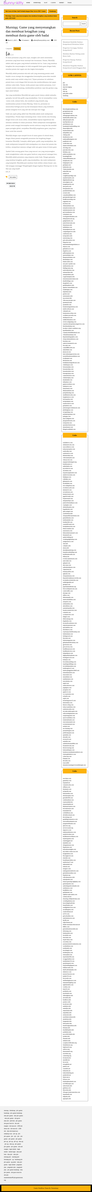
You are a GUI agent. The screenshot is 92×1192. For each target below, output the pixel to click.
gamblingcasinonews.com (70, 819)
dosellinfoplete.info (68, 1030)
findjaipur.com (67, 477)
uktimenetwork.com (68, 445)
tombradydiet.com (68, 520)
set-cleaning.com (67, 728)
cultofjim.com (67, 479)
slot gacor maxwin (16, 1172)
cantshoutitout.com (68, 800)
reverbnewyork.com (68, 487)
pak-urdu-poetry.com (69, 240)
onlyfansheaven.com (69, 918)
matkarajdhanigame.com (70, 139)
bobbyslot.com (67, 167)
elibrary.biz (66, 556)
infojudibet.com (67, 132)
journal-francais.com (68, 974)
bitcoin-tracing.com (68, 748)
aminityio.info (67, 1006)
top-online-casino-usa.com (70, 851)
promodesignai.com (68, 730)
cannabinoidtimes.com (69, 195)
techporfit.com (67, 791)
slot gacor (17, 1118)
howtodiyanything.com (69, 662)
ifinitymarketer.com (68, 390)
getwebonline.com (68, 916)
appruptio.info (67, 1098)
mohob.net (66, 173)
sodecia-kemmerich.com (70, 343)
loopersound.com (68, 498)
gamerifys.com (67, 780)
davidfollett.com (67, 483)
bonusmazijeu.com (68, 367)
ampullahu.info (67, 1012)
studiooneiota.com (68, 266)
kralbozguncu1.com (68, 668)
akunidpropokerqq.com (69, 550)
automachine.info (68, 272)
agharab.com (66, 573)
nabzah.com (66, 866)
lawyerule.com (67, 978)
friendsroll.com (67, 535)
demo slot (6, 1128)
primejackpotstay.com (69, 414)
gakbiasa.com (67, 1088)
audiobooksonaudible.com (70, 743)
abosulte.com (66, 737)
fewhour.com (66, 203)
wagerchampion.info (69, 276)
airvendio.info (67, 997)
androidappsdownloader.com (71, 886)
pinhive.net (66, 1066)
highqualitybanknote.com (70, 655)
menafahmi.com (67, 677)
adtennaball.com (67, 864)
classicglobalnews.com (69, 754)
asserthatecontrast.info (69, 1017)
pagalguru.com (67, 687)
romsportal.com (67, 423)
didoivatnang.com (68, 619)
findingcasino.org (68, 268)
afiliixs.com (66, 595)
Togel (70, 2)
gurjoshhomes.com (68, 518)
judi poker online (68, 93)
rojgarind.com (67, 201)
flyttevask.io (66, 1077)
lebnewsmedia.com (68, 528)
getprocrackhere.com (69, 384)
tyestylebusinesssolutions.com (71, 356)
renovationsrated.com (69, 722)
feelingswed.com (68, 636)
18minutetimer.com (68, 206)
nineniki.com (66, 858)
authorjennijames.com (69, 567)
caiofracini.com (67, 233)
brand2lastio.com (68, 905)
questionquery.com (68, 963)
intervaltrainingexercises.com (71, 354)
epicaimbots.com (67, 627)
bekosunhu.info (67, 1023)
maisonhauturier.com (69, 672)
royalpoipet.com (67, 358)
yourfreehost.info (68, 513)
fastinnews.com (67, 386)
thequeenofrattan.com (69, 257)
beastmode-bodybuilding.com (71, 126)
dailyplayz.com (67, 382)
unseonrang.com (67, 238)
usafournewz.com (68, 453)
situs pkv (9, 1154)
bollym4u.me (66, 1070)
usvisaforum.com (68, 492)
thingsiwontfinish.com (69, 429)
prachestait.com (67, 993)
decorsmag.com (67, 817)
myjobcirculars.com (68, 834)
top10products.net (68, 122)
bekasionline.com (68, 793)
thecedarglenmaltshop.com (70, 109)
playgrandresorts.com (69, 420)
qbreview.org (66, 825)
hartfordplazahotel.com (69, 1081)
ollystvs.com (66, 246)
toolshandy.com (67, 948)
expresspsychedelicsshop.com (71, 631)
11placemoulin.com (68, 169)
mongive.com (67, 868)
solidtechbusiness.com (69, 319)
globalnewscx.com (68, 248)
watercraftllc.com (68, 591)
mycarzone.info (67, 298)
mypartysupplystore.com (70, 472)
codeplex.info (67, 546)
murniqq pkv (15, 1157)
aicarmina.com (67, 470)
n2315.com (66, 914)
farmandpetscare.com (69, 229)
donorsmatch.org (67, 1051)
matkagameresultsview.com (70, 871)
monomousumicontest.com (70, 279)
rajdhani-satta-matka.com (70, 894)
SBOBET (61, 2)
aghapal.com (66, 563)
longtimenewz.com (68, 397)
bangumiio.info (67, 1021)
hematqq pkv (7, 1159)
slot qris (6, 1175)
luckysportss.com (68, 399)
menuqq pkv (7, 1157)
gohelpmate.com (67, 892)
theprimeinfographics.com (70, 337)
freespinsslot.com (68, 188)
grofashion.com (67, 405)
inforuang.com (67, 931)
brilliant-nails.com (68, 967)
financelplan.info (67, 128)
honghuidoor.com (68, 853)
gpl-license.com (67, 644)
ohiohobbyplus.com (68, 507)
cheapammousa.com (68, 576)
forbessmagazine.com (69, 640)
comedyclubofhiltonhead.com (71, 332)
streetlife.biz (66, 1060)
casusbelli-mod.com (68, 524)
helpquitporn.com (68, 653)
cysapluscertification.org (70, 1043)
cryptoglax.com (67, 505)
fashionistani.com (68, 634)
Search (74, 18)
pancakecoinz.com (68, 150)
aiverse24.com (67, 739)
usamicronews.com (68, 403)
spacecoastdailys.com (69, 717)
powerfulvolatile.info (69, 1034)
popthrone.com (67, 141)
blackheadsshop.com (69, 326)
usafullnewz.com (68, 442)
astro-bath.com (67, 561)
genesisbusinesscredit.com (70, 929)
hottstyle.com (66, 659)
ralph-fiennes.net (67, 922)
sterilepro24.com (67, 317)
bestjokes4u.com (67, 160)
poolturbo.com (67, 991)
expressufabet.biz (68, 802)
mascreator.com (67, 674)
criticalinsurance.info (69, 877)
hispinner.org (66, 875)
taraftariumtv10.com (68, 961)
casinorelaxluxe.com (68, 375)
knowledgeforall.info (69, 903)
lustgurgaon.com (67, 163)
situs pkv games (8, 1115)
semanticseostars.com (69, 208)
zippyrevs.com (67, 830)
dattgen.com (66, 616)
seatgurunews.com (68, 541)
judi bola (12, 1121)
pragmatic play (11, 1167)
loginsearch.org (67, 1047)
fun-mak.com (66, 345)
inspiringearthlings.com (69, 664)
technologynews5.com (69, 700)
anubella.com (66, 741)
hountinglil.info (67, 156)
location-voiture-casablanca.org (72, 328)
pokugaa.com (67, 416)
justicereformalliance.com (70, 503)
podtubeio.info (67, 1032)
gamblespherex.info (68, 285)
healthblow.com (67, 890)
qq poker (13, 1162)
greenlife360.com (68, 798)
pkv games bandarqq (16, 1113)
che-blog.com (67, 147)
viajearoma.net (67, 569)
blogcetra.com (67, 242)
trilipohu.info (66, 1096)
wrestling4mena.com (69, 901)
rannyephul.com (67, 954)
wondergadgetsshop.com (70, 539)
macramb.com (67, 937)
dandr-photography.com (69, 969)
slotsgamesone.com (68, 845)
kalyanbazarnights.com (69, 849)
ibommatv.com (67, 789)
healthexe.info (67, 1000)
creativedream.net (68, 911)
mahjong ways (8, 1133)
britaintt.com (66, 758)
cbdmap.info (66, 135)
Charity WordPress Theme (41, 1188)
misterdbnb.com (67, 349)
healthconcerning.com (69, 199)
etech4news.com (67, 629)
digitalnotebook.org (68, 180)
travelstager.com (67, 950)
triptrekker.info (67, 291)
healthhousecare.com (69, 649)
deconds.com (66, 760)
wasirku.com (66, 987)
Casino (53, 2)
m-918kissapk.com (68, 1083)
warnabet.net (66, 1068)
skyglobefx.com (67, 283)
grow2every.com (67, 647)
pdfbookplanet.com (68, 253)
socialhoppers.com (68, 909)
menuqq (6, 1110)
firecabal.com (67, 638)
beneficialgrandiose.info (69, 1025)
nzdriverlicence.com (68, 685)
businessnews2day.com (69, 313)
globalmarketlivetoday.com (70, 642)
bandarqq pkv (19, 1159)
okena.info (66, 548)
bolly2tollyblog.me (68, 1073)
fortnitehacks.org (67, 1045)
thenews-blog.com (68, 705)
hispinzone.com (67, 847)
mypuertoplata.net (68, 804)
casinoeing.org (67, 1055)
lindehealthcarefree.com (69, 117)
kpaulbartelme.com (68, 330)
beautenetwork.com (68, 745)
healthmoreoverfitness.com (70, 836)
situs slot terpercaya (12, 1131)
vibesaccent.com (67, 460)
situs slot (65, 85)
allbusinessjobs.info (68, 120)
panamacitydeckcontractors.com (72, 944)
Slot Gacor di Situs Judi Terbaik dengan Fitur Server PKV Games (25, 11)
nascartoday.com (67, 681)
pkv (64, 82)
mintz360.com (67, 171)
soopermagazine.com (69, 715)
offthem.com (66, 787)
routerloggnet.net (68, 841)
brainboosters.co (67, 464)
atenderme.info (67, 1019)
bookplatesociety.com (69, 526)
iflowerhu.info (67, 1090)
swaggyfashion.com (68, 959)
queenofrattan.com (68, 255)
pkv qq (15, 1133)
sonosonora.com (67, 530)
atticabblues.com (67, 606)
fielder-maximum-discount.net (71, 924)
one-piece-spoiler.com (69, 264)
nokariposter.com (68, 879)
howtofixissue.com (68, 808)
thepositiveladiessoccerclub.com (72, 578)
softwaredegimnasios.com (70, 713)
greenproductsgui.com (69, 197)
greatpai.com (66, 584)
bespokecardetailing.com (70, 552)
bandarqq (65, 95)
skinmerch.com (67, 490)
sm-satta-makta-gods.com (70, 711)
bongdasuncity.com (68, 184)
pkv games (13, 177)
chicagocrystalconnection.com (71, 1092)
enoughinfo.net (67, 1064)
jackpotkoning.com (68, 392)
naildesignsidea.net (68, 582)
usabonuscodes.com (68, 709)
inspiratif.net (66, 782)
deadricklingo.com (68, 281)
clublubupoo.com (68, 365)
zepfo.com (66, 698)
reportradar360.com (68, 957)
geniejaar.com (67, 165)
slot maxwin (12, 1126)
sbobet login (12, 1152)
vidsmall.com (66, 311)
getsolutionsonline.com (69, 873)
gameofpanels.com (68, 883)
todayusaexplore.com (69, 449)
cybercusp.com (67, 756)
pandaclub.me (67, 1075)
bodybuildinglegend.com (70, 965)
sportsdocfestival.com (69, 425)
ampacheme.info (67, 1010)
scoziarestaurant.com (69, 724)
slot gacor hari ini (9, 1123)
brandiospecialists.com (69, 860)
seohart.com (66, 726)
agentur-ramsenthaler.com (70, 287)
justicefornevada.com (69, 223)
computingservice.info (69, 231)
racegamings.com (68, 412)
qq (13, 1159)
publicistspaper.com (68, 733)
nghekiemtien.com (68, 984)
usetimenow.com (67, 888)
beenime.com (66, 341)
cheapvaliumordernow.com (70, 339)
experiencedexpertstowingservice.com (73, 324)
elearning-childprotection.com (71, 899)
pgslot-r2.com (67, 692)
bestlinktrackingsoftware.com (71, 362)
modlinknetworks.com (69, 395)
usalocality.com (67, 451)
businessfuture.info (68, 130)
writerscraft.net (67, 896)
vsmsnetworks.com (68, 785)
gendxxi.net (66, 294)
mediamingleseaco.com (69, 980)
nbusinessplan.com (68, 795)
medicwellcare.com (68, 309)
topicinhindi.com (67, 113)
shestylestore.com (68, 427)
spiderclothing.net (68, 537)
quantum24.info (67, 302)
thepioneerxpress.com (69, 806)
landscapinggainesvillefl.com (71, 670)
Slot (45, 2)
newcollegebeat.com (68, 485)
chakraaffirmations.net (69, 158)
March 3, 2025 (12, 40)
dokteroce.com (67, 972)
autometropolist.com (68, 608)
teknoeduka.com (67, 702)
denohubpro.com (68, 259)
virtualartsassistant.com (69, 334)
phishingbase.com (68, 410)
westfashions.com (68, 946)
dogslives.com (67, 251)
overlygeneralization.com (70, 216)
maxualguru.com (67, 182)
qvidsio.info (66, 1036)
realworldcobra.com (68, 270)
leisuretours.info (67, 225)
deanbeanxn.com (68, 137)
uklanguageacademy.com (70, 115)
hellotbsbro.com (67, 227)
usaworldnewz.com (68, 447)
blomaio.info (66, 1027)
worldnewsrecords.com (69, 315)
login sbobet (12, 1149)
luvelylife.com (67, 935)
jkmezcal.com (67, 352)
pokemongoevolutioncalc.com (71, 408)
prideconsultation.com (69, 154)
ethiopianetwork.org (68, 218)
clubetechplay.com (68, 377)
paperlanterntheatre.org (69, 586)
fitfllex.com (66, 926)
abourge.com (66, 593)
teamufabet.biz (67, 810)
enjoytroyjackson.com (69, 625)
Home (28, 2)
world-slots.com (67, 143)
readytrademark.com (68, 720)
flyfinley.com (66, 152)
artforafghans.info (68, 995)
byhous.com (66, 1079)
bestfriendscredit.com (69, 554)
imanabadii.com (67, 1094)
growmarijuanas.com (69, 212)
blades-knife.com (68, 261)
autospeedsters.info (68, 274)
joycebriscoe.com (68, 468)
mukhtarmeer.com (68, 679)
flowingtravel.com (68, 856)
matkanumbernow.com (69, 832)
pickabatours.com (68, 124)
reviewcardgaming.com (69, 322)
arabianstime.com (68, 604)
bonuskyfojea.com (68, 369)
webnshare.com (67, 214)
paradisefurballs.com (69, 190)
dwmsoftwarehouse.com (70, 623)
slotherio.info (66, 1040)
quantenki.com (67, 304)
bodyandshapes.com (68, 750)
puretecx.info (66, 1002)
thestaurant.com (67, 360)
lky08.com (66, 920)
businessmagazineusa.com (70, 307)
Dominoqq (37, 2)
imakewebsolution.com (69, 145)
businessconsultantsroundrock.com (73, 752)
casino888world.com (69, 347)
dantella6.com (67, 843)
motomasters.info (68, 296)
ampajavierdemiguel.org (70, 462)
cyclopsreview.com (68, 614)
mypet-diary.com (67, 939)
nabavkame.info (67, 1086)
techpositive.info (67, 236)
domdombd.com (67, 380)
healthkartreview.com (69, 651)
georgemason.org (68, 111)
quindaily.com (67, 735)
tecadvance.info (67, 1004)
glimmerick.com (67, 481)
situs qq (65, 91)
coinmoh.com (67, 612)
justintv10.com (67, 976)
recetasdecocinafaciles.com (70, 580)
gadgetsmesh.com (68, 221)
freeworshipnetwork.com (70, 589)
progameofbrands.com (69, 823)
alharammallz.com (68, 597)
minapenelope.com (68, 500)
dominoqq (12, 1110)
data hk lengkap (67, 87)
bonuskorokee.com (68, 371)
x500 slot (19, 1126)
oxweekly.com (67, 942)
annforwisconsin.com (69, 475)
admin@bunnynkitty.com (41, 40)
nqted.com (66, 683)
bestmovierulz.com (68, 494)
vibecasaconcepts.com (69, 300)
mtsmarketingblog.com (69, 982)
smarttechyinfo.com (68, 178)
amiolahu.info (67, 1008)
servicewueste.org (68, 828)
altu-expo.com (67, 565)
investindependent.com (69, 666)
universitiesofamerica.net (70, 821)
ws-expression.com (68, 694)
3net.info (65, 543)
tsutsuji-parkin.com (68, 571)
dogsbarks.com (67, 621)
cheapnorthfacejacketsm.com (71, 515)
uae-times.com (67, 778)
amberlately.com (67, 466)
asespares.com (67, 601)
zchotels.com (66, 696)
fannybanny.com (67, 388)
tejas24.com (66, 989)
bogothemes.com (68, 509)
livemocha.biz (67, 1058)
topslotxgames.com (68, 838)
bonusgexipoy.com (68, 373)
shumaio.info (66, 1038)
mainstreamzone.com (69, 210)
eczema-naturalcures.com (70, 558)
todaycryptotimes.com (69, 707)
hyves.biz (65, 1062)
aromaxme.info (67, 1015)
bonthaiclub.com (67, 522)
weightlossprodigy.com (69, 175)
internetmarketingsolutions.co (71, 244)
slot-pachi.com (67, 186)
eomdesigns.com (67, 289)
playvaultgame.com (68, 418)
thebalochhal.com (68, 455)
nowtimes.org (67, 1053)
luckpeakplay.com (68, 401)
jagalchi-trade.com (68, 496)
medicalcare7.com (68, 862)
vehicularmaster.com (68, 457)
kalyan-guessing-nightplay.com (71, 881)
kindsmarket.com (68, 933)
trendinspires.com (68, 952)
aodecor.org (66, 1049)
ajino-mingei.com (68, 511)
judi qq (65, 89)
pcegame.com (67, 690)
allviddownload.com (68, 815)
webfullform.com (68, 813)
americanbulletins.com (69, 599)
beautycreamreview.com (70, 610)
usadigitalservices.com (69, 907)
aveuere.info (66, 193)
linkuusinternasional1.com (70, 533)
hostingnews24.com (68, 657)
